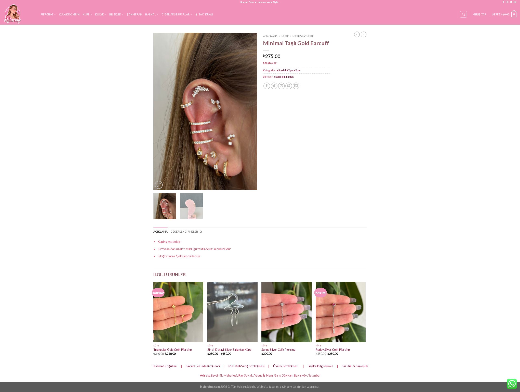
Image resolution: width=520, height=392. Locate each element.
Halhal (150, 14)
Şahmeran (134, 14)
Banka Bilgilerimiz (320, 366)
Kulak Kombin (69, 14)
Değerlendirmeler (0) (186, 231)
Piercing (46, 14)
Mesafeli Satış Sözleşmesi (246, 366)
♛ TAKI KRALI (204, 14)
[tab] (160, 232)
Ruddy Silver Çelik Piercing (333, 349)
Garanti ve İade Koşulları (203, 366)
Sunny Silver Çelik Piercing (278, 349)
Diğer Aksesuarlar (175, 14)
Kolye (99, 14)
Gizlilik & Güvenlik (355, 366)
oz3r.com (286, 386)
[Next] (250, 111)
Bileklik (115, 14)
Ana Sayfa (270, 36)
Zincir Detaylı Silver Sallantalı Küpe (229, 349)
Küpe (86, 14)
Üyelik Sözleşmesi (285, 366)
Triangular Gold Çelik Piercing (172, 349)
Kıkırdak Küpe (302, 36)
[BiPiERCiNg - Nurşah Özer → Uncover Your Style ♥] (18, 14)
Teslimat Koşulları (164, 366)
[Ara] (463, 14)
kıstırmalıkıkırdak (284, 76)
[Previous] (160, 111)
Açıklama (160, 231)
